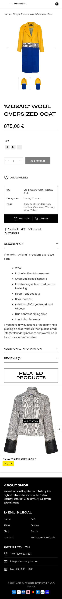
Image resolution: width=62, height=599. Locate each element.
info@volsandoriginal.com (20, 333)
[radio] (7, 147)
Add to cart (38, 160)
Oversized (38, 207)
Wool (26, 210)
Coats (27, 198)
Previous (7, 47)
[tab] (31, 244)
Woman (49, 207)
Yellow (33, 210)
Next (55, 47)
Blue (26, 204)
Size (6, 140)
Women (35, 198)
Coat (32, 204)
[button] (59, 429)
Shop (15, 14)
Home (7, 14)
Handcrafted (43, 204)
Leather (28, 207)
